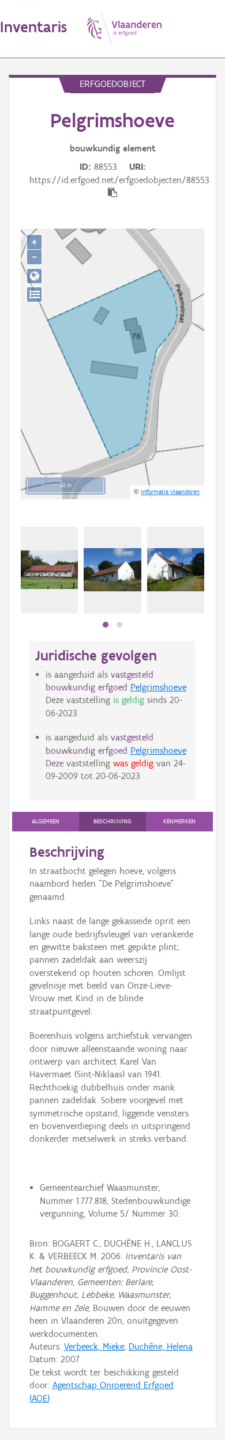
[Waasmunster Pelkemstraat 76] (49, 569)
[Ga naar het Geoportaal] (34, 276)
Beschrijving (112, 821)
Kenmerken (179, 821)
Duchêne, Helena (161, 1346)
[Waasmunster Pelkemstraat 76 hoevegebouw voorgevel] (175, 569)
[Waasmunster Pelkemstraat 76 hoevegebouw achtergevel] (112, 569)
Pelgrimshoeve (158, 687)
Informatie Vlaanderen (170, 492)
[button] (105, 624)
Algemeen (45, 821)
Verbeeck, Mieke (94, 1346)
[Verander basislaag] (34, 294)
